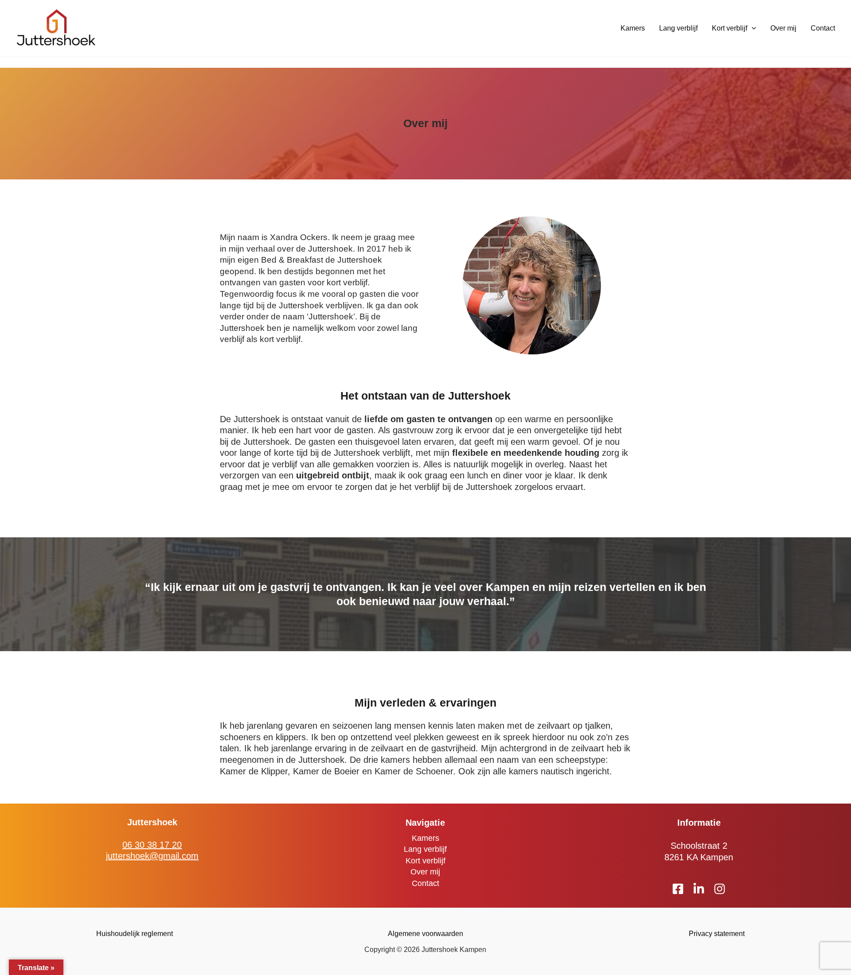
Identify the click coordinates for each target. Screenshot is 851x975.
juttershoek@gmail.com (152, 856)
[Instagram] (720, 889)
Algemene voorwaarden (425, 933)
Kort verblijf (729, 28)
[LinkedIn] (699, 889)
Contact (823, 28)
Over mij (783, 28)
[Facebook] (678, 889)
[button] (751, 28)
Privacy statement (717, 933)
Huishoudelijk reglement (134, 933)
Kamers (633, 28)
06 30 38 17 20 (152, 845)
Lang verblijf (678, 28)
